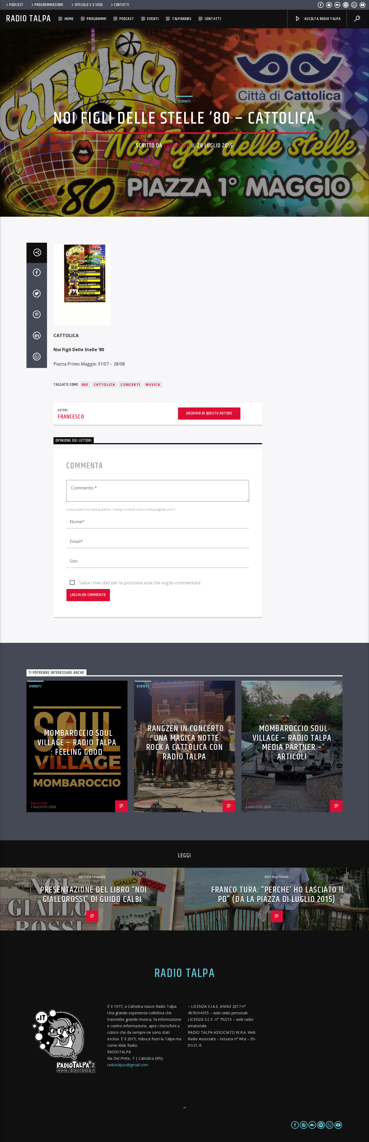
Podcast (16, 5)
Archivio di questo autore (209, 413)
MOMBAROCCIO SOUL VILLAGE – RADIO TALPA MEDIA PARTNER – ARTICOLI (292, 742)
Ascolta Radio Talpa (321, 18)
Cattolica (104, 384)
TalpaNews (182, 18)
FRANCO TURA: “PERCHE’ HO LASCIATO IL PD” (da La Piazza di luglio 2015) (278, 894)
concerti (130, 384)
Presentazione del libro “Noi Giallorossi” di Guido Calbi (93, 894)
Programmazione (49, 5)
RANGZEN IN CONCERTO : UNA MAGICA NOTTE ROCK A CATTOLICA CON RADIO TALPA (185, 742)
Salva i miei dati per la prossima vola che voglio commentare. (140, 583)
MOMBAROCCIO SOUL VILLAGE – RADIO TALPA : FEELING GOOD (77, 743)
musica (153, 384)
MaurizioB (39, 803)
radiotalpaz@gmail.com (127, 1064)
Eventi (153, 18)
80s (85, 384)
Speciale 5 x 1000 (89, 5)
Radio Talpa (28, 19)
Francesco (177, 145)
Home (69, 18)
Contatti (121, 5)
